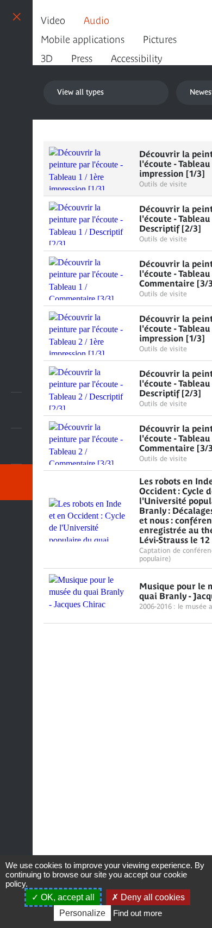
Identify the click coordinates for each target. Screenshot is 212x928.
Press (81, 58)
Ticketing (16, 375)
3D (47, 58)
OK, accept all (67, 897)
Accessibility (136, 58)
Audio (96, 20)
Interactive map (16, 518)
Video (53, 20)
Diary (16, 446)
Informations (16, 410)
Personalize (82, 913)
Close (16, 16)
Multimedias (16, 482)
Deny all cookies (152, 897)
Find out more (137, 913)
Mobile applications (82, 39)
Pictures (160, 39)
